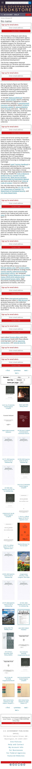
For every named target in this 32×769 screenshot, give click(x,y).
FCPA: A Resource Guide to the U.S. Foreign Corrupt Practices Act (15, 175)
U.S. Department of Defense (11, 189)
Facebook (11, 765)
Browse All (9, 18)
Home (2, 18)
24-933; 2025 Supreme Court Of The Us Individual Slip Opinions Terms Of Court (8, 575)
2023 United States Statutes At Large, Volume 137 (23, 701)
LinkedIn (24, 765)
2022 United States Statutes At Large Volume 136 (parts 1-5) (8, 701)
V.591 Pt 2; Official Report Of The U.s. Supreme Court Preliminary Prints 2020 (8, 547)
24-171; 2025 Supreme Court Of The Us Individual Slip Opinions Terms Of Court (8, 460)
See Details (16, 723)
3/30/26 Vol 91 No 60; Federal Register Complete (8, 515)
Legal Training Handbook (19, 164)
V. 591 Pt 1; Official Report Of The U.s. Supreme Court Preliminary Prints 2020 (23, 518)
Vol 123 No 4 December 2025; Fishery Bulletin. (8, 653)
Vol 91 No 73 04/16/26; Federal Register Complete (23, 486)
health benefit (11, 100)
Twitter (13, 765)
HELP (16, 15)
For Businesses (16, 750)
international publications (18, 298)
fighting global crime (8, 268)
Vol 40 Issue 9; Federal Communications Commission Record (24, 432)
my (7, 15)
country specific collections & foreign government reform (14, 272)
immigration (5, 343)
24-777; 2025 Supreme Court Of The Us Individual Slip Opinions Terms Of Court (8, 604)
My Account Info (16, 747)
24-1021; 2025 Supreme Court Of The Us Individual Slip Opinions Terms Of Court (23, 604)
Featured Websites (16, 756)
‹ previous (17, 370)
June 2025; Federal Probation (24, 628)
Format (6, 377)
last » (17, 373)
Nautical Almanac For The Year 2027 (23, 544)
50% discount (23, 300)
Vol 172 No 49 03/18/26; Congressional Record (8, 679)
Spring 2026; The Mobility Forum (8, 628)
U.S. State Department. (9, 193)
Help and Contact (16, 744)
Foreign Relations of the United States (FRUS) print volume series (15, 276)
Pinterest (22, 765)
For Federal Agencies (16, 753)
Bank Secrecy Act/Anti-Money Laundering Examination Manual (15, 178)
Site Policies (16, 742)
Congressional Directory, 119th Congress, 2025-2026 (23, 575)
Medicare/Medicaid (15, 98)
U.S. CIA (20, 187)
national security (19, 343)
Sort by (10, 380)
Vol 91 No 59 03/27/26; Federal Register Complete (23, 679)
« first (8, 370)
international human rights (10, 279)
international (5, 339)
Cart (28, 15)
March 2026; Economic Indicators (8, 431)
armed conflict (24, 268)
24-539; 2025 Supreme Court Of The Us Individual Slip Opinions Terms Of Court (24, 460)
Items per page (13, 382)
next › (26, 370)
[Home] (16, 11)
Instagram (16, 765)
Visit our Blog (16, 762)
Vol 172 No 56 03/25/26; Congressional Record (24, 653)
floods (8, 109)
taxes (3, 215)
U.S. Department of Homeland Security (13, 190)
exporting (21, 341)
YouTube (19, 765)
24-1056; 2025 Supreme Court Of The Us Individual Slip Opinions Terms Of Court (8, 489)
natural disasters (22, 107)
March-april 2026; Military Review (23, 405)
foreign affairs (15, 337)
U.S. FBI (26, 187)
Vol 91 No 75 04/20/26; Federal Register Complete (8, 406)
